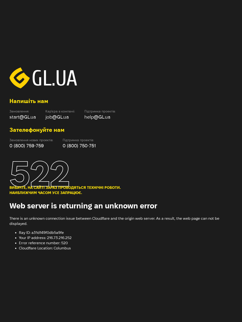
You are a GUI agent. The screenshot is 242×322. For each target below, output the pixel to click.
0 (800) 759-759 (26, 145)
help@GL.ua (97, 117)
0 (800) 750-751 (79, 145)
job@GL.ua (57, 117)
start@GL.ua (22, 117)
